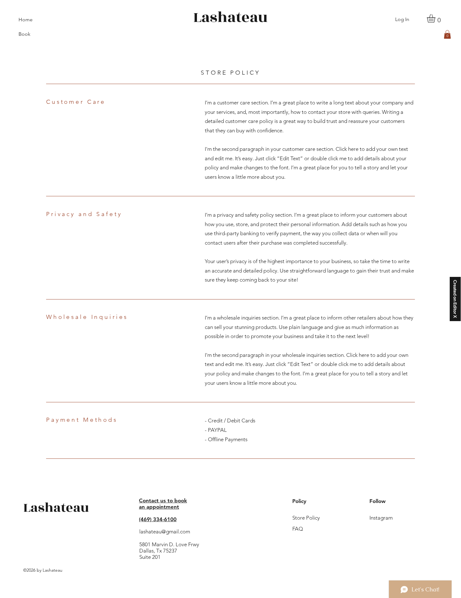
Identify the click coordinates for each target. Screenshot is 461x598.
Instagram (381, 518)
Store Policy (308, 518)
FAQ (297, 529)
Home (26, 20)
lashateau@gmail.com (164, 531)
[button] (436, 18)
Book (24, 34)
